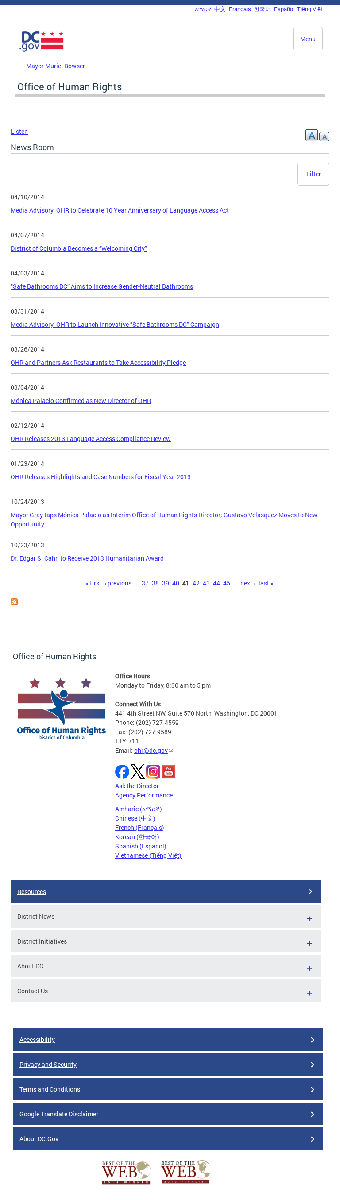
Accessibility (37, 1039)
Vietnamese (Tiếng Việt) (148, 855)
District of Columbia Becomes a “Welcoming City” (79, 248)
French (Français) (139, 827)
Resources (31, 891)
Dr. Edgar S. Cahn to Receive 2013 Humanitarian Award (87, 558)
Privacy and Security (48, 1064)
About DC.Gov (38, 1138)
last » (266, 583)
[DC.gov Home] (41, 50)
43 (206, 583)
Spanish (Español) (140, 846)
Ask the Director (137, 786)
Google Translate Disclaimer (58, 1114)
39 (165, 583)
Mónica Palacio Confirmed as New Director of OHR (81, 400)
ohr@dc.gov (151, 750)
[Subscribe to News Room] (14, 603)
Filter (313, 174)
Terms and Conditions (49, 1089)
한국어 (262, 9)
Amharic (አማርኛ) (138, 809)
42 (196, 583)
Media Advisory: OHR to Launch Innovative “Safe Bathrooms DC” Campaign (115, 324)
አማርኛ (203, 9)
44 (216, 583)
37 (145, 583)
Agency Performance (144, 795)
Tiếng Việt (310, 9)
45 (226, 583)
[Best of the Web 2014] (126, 1184)
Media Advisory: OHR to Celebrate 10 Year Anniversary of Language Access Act (120, 210)
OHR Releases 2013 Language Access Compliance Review (91, 438)
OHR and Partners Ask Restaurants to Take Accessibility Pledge (98, 362)
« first (93, 583)
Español (284, 9)
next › (247, 583)
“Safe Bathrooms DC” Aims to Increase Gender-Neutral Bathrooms (102, 286)
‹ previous (117, 583)
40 (175, 583)
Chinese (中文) (135, 818)
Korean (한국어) (137, 836)
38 (155, 583)
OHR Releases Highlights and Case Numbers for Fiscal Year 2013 (101, 476)
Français (240, 9)
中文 (220, 9)
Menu (308, 39)
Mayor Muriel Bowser (55, 66)
